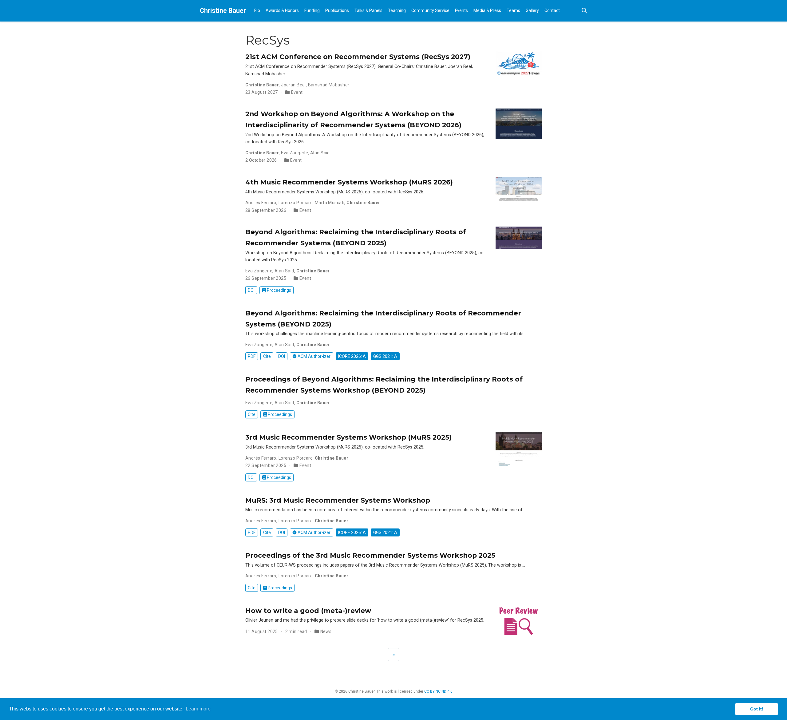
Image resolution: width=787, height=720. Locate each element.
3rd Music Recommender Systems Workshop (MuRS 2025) (348, 437)
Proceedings (278, 290)
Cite (267, 356)
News (326, 631)
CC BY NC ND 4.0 (438, 691)
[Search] (584, 10)
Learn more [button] (198, 708)
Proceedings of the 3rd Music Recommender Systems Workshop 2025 (370, 555)
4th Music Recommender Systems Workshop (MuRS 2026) (349, 182)
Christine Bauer (223, 10)
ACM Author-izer (313, 356)
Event (297, 92)
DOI (251, 290)
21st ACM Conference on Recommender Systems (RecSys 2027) (357, 57)
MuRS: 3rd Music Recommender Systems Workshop (337, 500)
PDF (251, 356)
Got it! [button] (756, 708)
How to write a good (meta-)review (308, 611)
